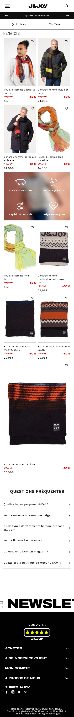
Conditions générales (19, 711)
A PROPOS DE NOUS (22, 678)
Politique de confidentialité (50, 711)
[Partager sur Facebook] (6, 692)
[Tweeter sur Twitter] (19, 692)
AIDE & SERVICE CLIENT (26, 658)
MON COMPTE (17, 668)
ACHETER (13, 648)
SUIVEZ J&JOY (17, 687)
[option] (37, 15)
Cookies (18, 713)
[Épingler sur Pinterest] (25, 692)
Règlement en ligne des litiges (42, 713)
